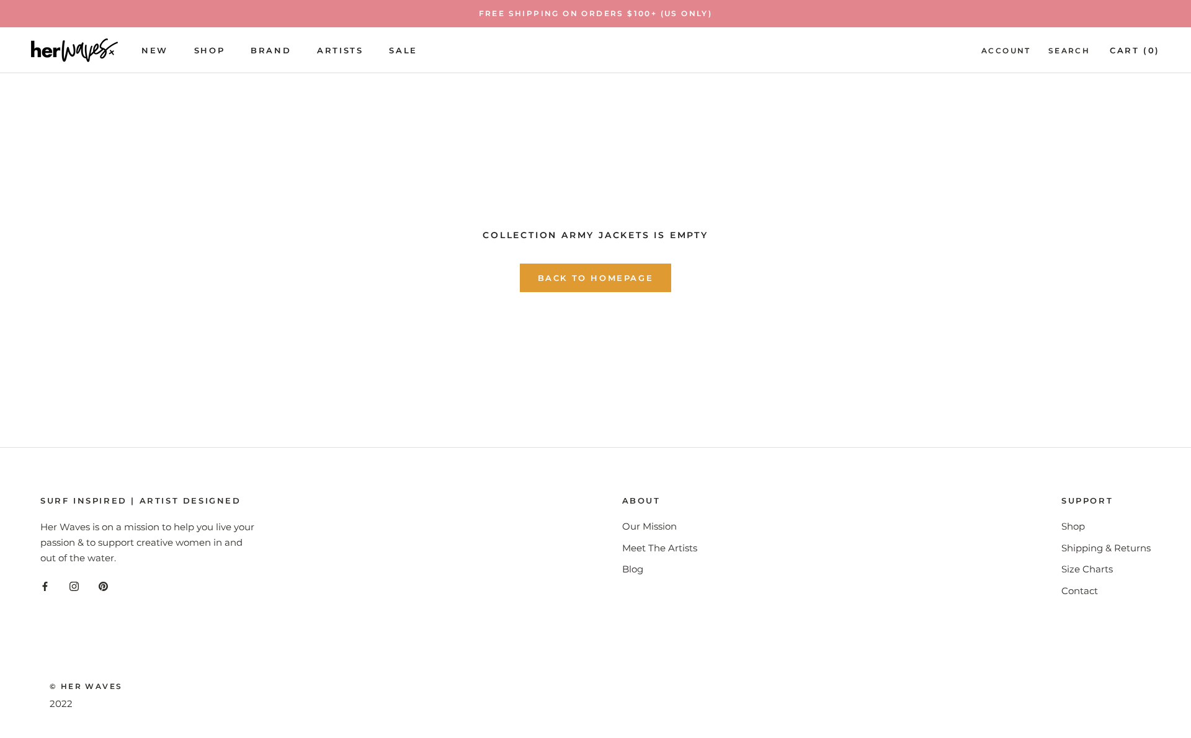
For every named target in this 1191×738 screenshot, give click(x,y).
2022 (61, 703)
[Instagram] (74, 586)
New (154, 50)
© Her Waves (86, 686)
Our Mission (649, 526)
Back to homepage (596, 278)
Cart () (1135, 50)
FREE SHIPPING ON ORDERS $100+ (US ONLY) (596, 13)
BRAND (271, 50)
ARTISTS (340, 50)
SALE (403, 50)
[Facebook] (45, 586)
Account (1006, 50)
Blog (632, 569)
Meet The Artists (659, 548)
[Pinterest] (103, 586)
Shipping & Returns (1106, 548)
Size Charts (1087, 569)
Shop (209, 50)
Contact (1079, 591)
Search (1069, 50)
